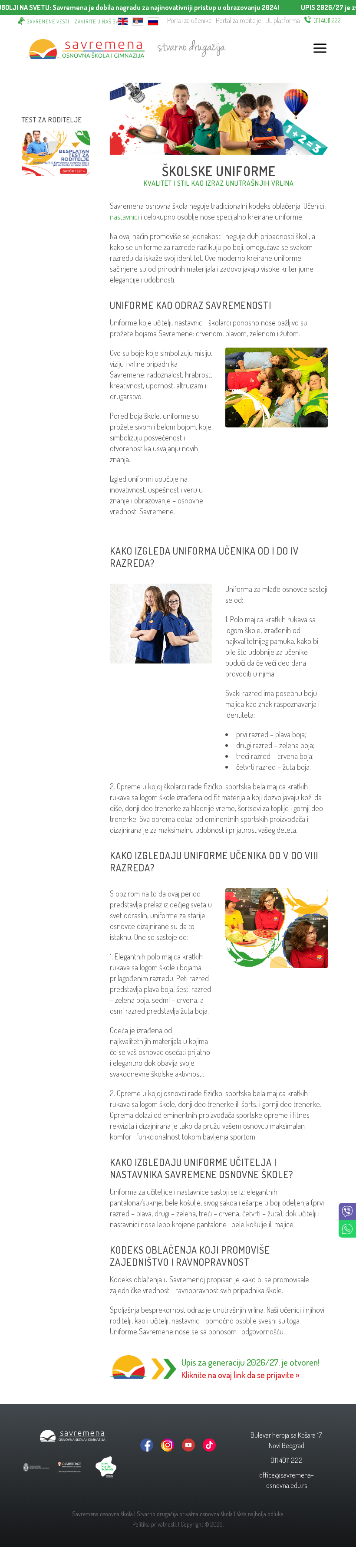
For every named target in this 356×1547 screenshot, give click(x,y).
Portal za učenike (189, 20)
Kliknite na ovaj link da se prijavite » (240, 1374)
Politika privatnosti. (154, 1524)
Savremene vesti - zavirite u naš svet (75, 21)
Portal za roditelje (238, 20)
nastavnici (124, 216)
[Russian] (153, 20)
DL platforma (282, 20)
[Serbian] (137, 20)
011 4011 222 (327, 20)
